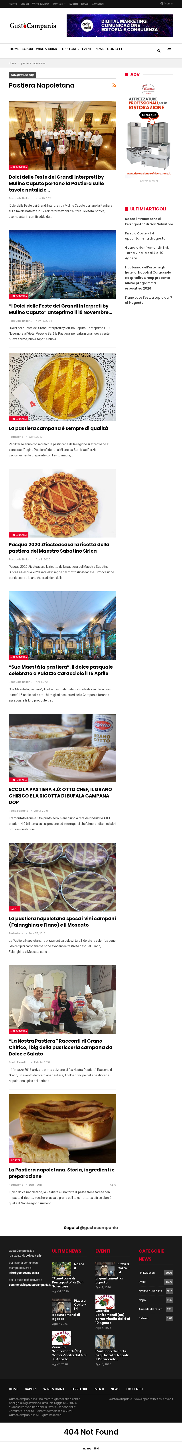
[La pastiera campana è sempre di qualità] (62, 387)
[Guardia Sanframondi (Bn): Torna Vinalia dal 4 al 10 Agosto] (61, 1338)
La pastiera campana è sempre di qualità (58, 428)
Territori (57, 4)
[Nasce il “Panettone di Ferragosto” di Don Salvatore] (61, 1269)
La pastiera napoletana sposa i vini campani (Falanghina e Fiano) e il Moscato (62, 921)
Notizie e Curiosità (150, 1291)
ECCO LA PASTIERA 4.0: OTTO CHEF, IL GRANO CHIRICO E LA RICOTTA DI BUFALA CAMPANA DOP (60, 795)
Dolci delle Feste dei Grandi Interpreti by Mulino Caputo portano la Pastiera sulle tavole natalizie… (56, 183)
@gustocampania (99, 1227)
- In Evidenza (18, 167)
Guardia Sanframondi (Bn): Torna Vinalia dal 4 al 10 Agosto (147, 252)
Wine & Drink (40, 4)
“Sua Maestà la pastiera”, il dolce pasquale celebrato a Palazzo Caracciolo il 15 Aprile (61, 670)
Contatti (98, 4)
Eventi (73, 4)
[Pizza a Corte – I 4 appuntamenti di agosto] (61, 1306)
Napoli (143, 1300)
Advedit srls (34, 1255)
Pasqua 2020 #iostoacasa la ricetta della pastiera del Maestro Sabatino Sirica (59, 547)
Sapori (24, 4)
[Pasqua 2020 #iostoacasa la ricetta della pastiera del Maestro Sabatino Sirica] (62, 503)
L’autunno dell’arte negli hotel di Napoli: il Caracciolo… (112, 1355)
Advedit (168, 1399)
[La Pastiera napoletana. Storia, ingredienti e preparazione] (62, 1128)
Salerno (143, 1318)
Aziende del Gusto (150, 1309)
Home (13, 4)
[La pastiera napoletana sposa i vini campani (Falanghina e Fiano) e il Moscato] (62, 877)
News (85, 4)
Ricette (15, 1160)
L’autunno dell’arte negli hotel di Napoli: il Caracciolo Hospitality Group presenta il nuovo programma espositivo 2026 (148, 278)
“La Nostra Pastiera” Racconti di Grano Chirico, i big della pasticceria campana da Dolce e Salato (61, 1047)
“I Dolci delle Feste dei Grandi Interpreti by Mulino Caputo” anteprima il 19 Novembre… (60, 309)
